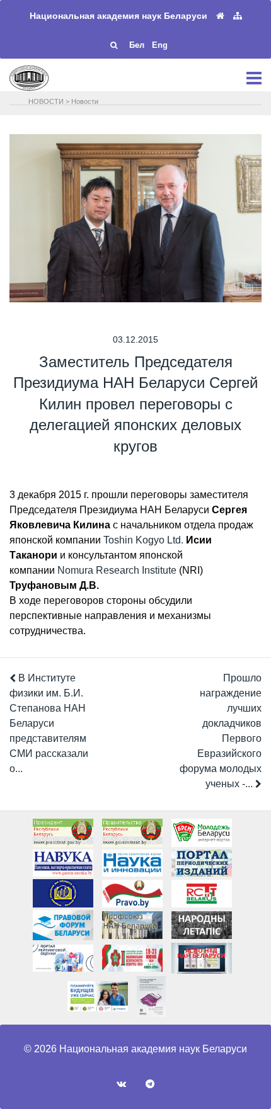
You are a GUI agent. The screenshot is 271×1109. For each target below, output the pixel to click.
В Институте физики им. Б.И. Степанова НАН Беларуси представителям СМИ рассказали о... (48, 723)
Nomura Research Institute (116, 570)
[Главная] (220, 16)
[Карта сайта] (237, 16)
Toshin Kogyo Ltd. (143, 540)
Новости (84, 101)
